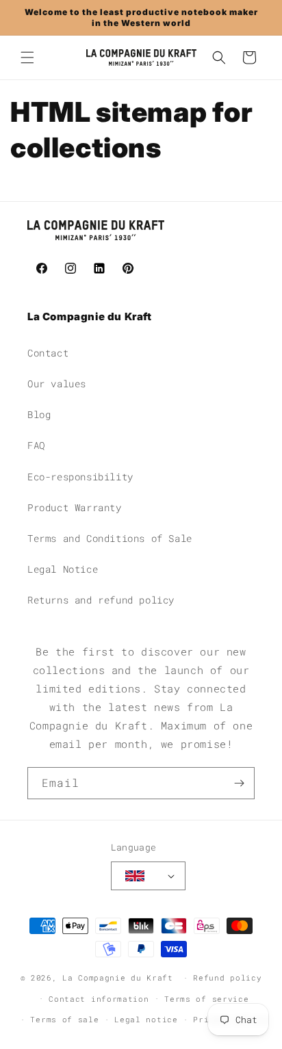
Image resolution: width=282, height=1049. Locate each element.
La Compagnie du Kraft (117, 977)
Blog (39, 414)
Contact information (99, 999)
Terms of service (206, 999)
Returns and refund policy (101, 599)
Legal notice (145, 1019)
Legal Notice (62, 568)
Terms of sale (64, 1019)
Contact (47, 352)
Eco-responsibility (80, 476)
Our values (56, 383)
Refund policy (227, 977)
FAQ (36, 445)
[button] (27, 57)
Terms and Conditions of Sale (109, 538)
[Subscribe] (239, 783)
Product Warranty (74, 507)
